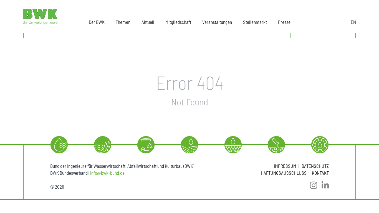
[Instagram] (311, 185)
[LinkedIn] (323, 185)
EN (353, 22)
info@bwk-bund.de (107, 173)
